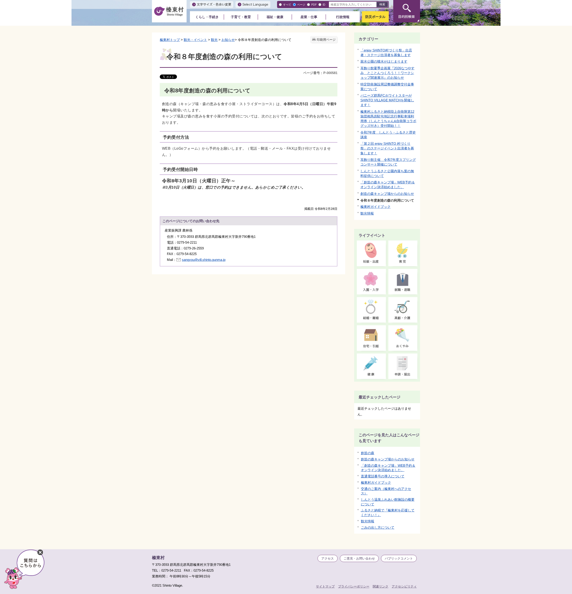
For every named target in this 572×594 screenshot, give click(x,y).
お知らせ (228, 40)
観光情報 (367, 213)
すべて (287, 4)
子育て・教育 (241, 17)
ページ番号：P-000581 (320, 73)
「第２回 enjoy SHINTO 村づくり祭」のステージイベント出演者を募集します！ (387, 148)
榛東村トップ (170, 40)
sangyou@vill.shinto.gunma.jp (203, 260)
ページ (301, 4)
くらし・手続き (207, 17)
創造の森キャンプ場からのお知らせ (387, 194)
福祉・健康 (275, 17)
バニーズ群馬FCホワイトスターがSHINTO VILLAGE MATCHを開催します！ (387, 100)
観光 (214, 40)
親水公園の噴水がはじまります (383, 61)
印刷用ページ (326, 39)
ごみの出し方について (377, 527)
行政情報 (342, 17)
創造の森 (367, 453)
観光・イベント (195, 40)
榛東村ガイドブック (375, 207)
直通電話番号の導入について (382, 476)
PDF (314, 4)
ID (324, 4)
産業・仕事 (309, 17)
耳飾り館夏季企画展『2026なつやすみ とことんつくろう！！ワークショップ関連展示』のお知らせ (387, 72)
